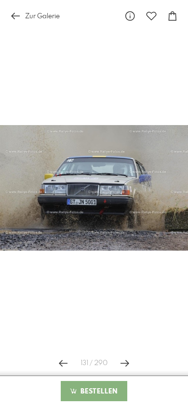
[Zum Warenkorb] (172, 16)
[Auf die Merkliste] (151, 16)
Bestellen (98, 391)
